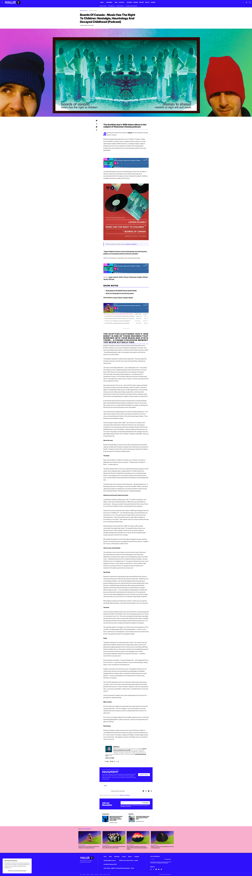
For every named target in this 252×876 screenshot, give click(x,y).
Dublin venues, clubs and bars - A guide (128, 860)
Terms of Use (129, 806)
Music (105, 785)
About (110, 856)
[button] (2, 2)
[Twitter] (116, 761)
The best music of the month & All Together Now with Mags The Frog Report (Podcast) (88, 847)
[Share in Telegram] (96, 127)
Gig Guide (104, 874)
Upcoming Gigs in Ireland (110, 860)
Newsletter (117, 856)
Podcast (84, 874)
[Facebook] (114, 761)
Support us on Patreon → (132, 244)
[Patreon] (110, 761)
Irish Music (96, 874)
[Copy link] (96, 130)
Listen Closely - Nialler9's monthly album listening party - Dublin (119, 868)
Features (100, 874)
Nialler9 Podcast (84, 10)
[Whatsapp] (109, 761)
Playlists (88, 874)
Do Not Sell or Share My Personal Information (17, 870)
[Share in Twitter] (96, 123)
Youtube (125, 297)
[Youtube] (107, 761)
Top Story (108, 791)
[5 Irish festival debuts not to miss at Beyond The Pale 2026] (139, 818)
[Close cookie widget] (30, 859)
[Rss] (118, 761)
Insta (115, 297)
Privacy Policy (123, 806)
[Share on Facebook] (96, 120)
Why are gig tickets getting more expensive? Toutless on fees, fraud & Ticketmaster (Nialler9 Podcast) (137, 848)
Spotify (131, 297)
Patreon (130, 856)
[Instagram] (105, 761)
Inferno (130, 132)
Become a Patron (144, 774)
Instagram (136, 856)
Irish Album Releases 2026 (110, 864)
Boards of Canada (93, 10)
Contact (124, 856)
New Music (92, 874)
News (81, 874)
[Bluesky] (112, 761)
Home (105, 856)
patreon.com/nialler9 (109, 757)
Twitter (120, 297)
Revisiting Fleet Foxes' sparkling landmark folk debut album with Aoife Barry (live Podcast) (114, 847)
